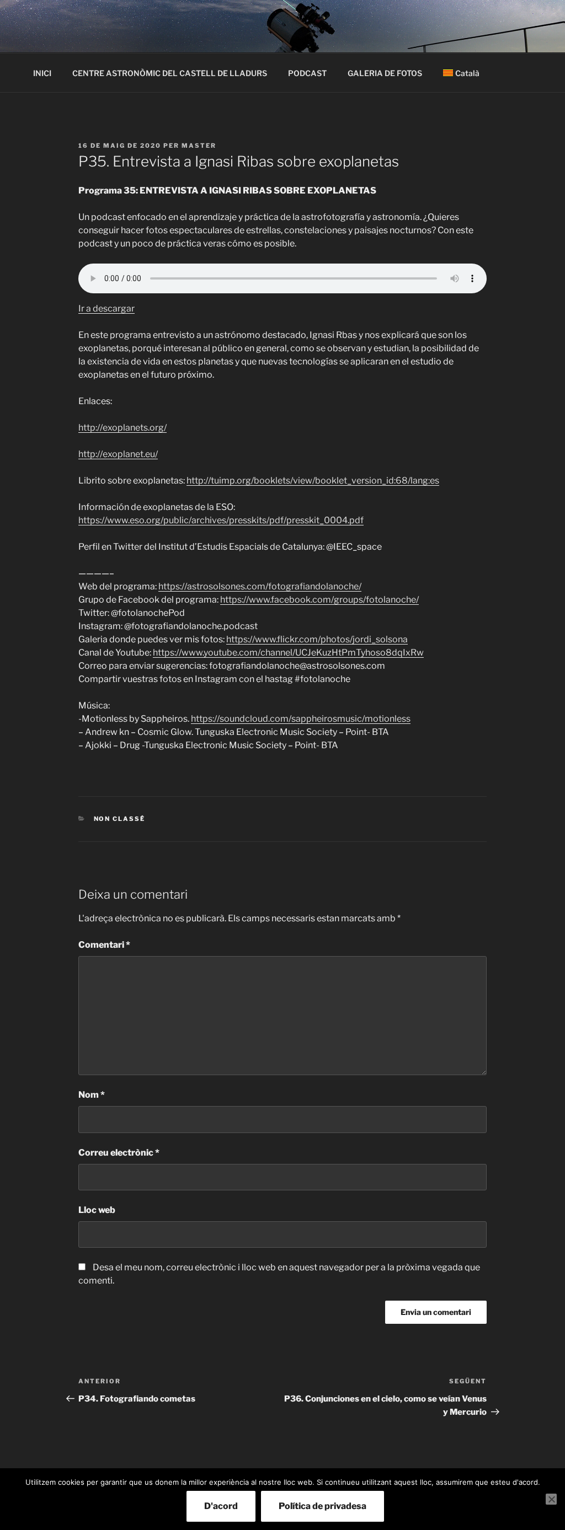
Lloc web (96, 1210)
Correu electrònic (118, 1152)
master (199, 145)
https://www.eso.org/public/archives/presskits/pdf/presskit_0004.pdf (221, 520)
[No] (551, 1499)
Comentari (104, 945)
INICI (42, 73)
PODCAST (307, 73)
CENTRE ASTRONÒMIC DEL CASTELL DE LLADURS (169, 73)
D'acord (221, 1506)
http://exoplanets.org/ (122, 427)
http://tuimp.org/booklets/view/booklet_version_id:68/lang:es (312, 480)
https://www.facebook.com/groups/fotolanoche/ (319, 599)
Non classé (120, 819)
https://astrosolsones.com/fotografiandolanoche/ (259, 586)
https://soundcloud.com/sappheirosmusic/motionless (301, 718)
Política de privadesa (322, 1506)
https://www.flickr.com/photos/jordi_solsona (317, 639)
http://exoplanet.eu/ (118, 454)
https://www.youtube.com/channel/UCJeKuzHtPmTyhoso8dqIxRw (288, 652)
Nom (91, 1094)
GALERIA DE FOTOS (385, 73)
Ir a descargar (106, 308)
